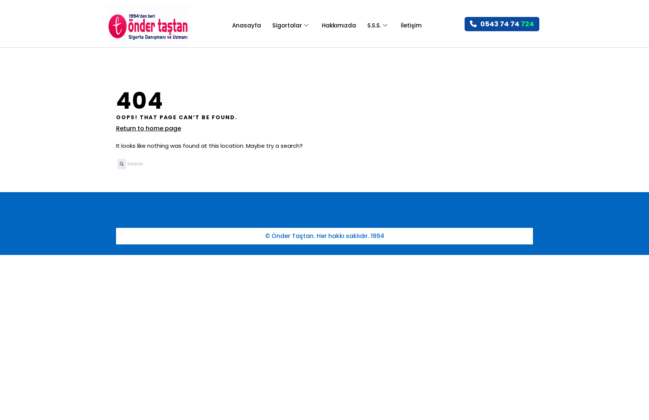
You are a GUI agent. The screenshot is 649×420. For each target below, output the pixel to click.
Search (120, 166)
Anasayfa (246, 25)
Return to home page (148, 128)
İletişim (411, 25)
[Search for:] (166, 164)
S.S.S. (374, 25)
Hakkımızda (339, 25)
